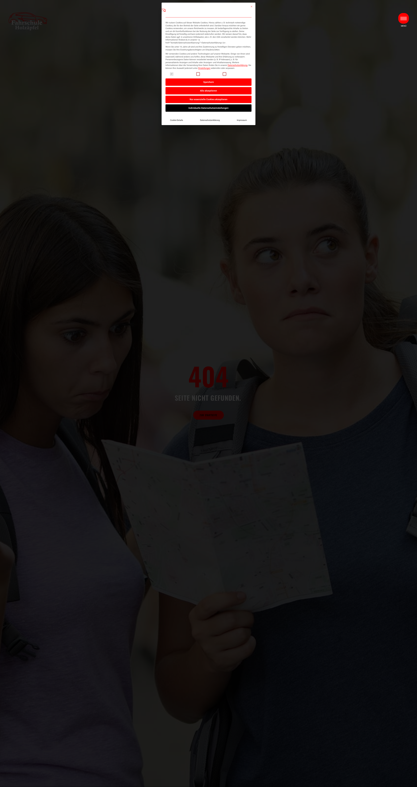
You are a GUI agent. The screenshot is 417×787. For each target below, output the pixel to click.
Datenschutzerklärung (237, 65)
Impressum (242, 120)
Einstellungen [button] (204, 68)
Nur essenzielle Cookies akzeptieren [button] (208, 99)
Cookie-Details (176, 120)
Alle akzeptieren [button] (208, 90)
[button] (403, 18)
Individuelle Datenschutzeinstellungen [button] (208, 108)
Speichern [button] (208, 82)
